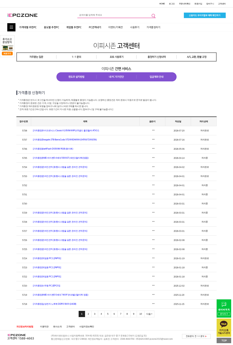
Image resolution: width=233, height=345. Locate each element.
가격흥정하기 (153, 27)
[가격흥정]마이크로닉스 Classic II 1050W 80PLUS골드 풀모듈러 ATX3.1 (66, 130)
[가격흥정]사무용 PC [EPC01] (46, 285)
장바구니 (210, 4)
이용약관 (44, 326)
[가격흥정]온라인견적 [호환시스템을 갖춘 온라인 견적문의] (60, 167)
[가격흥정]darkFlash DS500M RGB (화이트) (53, 148)
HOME (162, 4)
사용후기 (134, 27)
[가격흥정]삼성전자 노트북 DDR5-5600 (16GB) (54, 304)
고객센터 (222, 4)
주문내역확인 (184, 4)
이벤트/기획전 (115, 27)
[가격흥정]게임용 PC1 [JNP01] (47, 258)
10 (140, 314)
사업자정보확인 (86, 326)
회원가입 (198, 4)
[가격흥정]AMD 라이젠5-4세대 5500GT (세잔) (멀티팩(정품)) (60, 158)
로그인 (172, 4)
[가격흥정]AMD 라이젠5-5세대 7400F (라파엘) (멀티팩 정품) (60, 295)
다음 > (149, 314)
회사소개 (57, 326)
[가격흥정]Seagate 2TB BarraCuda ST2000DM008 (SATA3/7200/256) (65, 139)
